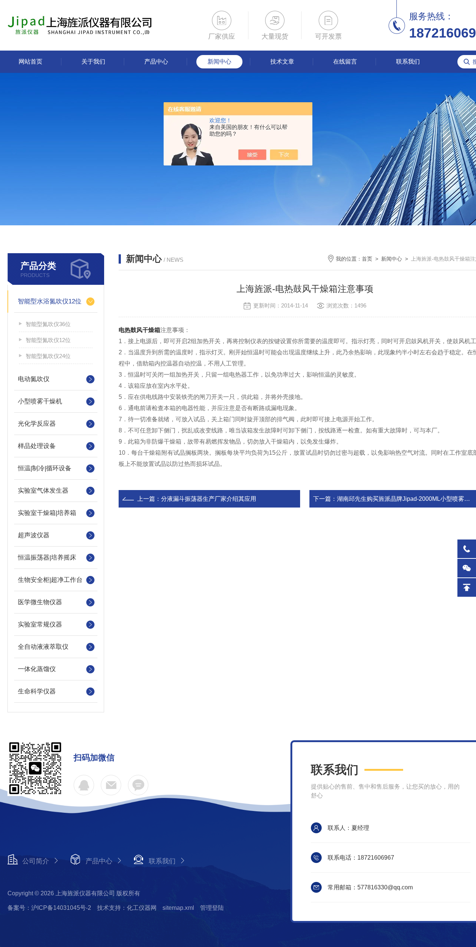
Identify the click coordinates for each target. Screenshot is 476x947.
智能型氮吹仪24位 (48, 356)
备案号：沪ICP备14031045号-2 (49, 908)
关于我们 (93, 61)
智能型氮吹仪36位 (48, 324)
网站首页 (30, 61)
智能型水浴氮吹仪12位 (49, 301)
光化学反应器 (37, 423)
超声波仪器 (33, 535)
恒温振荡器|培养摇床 (47, 557)
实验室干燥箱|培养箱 (47, 512)
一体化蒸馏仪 (37, 669)
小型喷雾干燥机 (40, 401)
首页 (367, 259)
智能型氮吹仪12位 (48, 340)
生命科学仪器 (37, 691)
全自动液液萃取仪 (43, 646)
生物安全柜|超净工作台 (50, 579)
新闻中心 (219, 61)
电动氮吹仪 (33, 379)
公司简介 (35, 861)
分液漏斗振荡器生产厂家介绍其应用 (208, 499)
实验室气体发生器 (43, 490)
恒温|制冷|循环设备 (44, 468)
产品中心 (156, 61)
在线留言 (345, 61)
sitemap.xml (178, 908)
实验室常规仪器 (40, 624)
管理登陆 (212, 908)
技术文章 (282, 61)
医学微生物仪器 (40, 602)
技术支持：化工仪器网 (127, 908)
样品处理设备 (37, 446)
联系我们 (408, 61)
